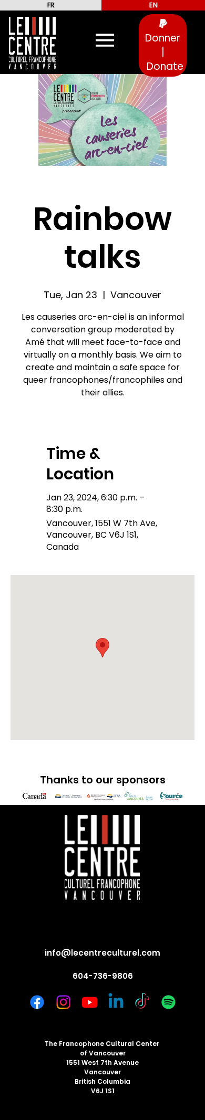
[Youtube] (89, 1002)
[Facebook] (37, 1002)
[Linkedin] (116, 1002)
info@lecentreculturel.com (102, 952)
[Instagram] (63, 1002)
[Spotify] (168, 1002)
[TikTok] (142, 1002)
